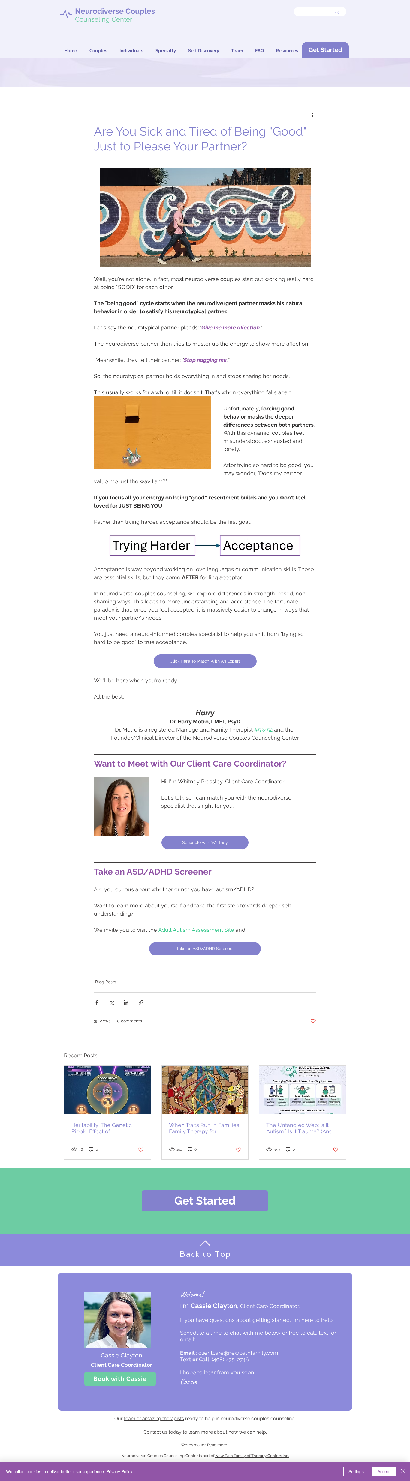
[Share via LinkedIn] (126, 1002)
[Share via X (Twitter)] (111, 1002)
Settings (356, 1471)
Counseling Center (103, 19)
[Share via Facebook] (97, 1002)
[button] (259, 51)
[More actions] (312, 114)
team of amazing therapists (154, 1418)
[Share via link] (141, 1002)
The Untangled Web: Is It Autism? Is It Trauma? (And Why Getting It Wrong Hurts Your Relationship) (301, 1128)
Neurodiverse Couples (115, 11)
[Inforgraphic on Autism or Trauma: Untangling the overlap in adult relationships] (302, 1090)
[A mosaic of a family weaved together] (205, 1090)
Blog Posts (105, 981)
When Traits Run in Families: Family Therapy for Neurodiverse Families (204, 1128)
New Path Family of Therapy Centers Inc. (252, 1455)
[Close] (402, 1471)
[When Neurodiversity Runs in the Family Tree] (107, 1090)
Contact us (155, 1432)
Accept (384, 1471)
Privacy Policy (119, 1471)
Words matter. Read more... (205, 1445)
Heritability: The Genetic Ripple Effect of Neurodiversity (101, 1128)
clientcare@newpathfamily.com (238, 1353)
